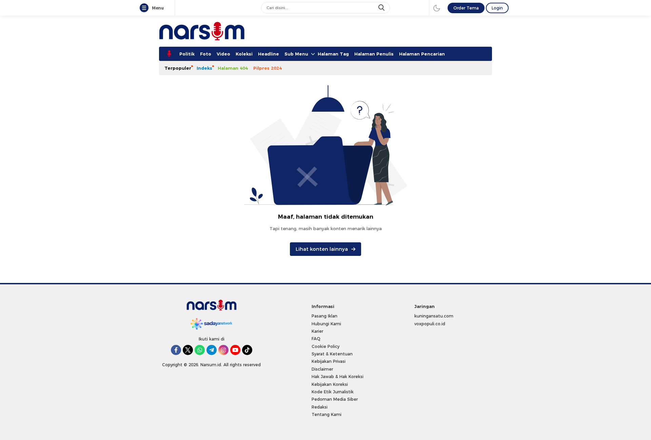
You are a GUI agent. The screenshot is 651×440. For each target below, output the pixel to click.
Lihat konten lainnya (322, 249)
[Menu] (145, 8)
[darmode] (436, 8)
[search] (382, 8)
